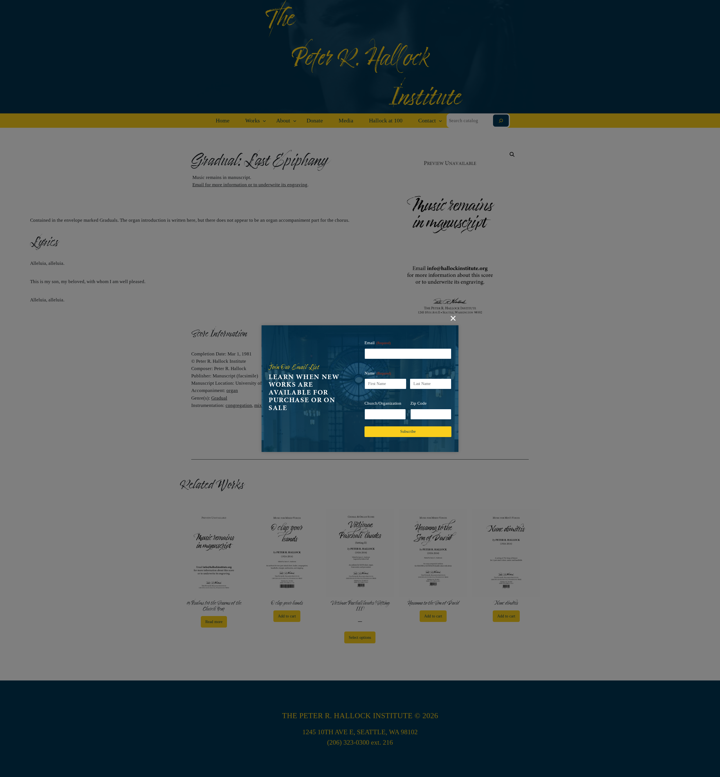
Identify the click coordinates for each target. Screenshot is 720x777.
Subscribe (408, 431)
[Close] (453, 318)
